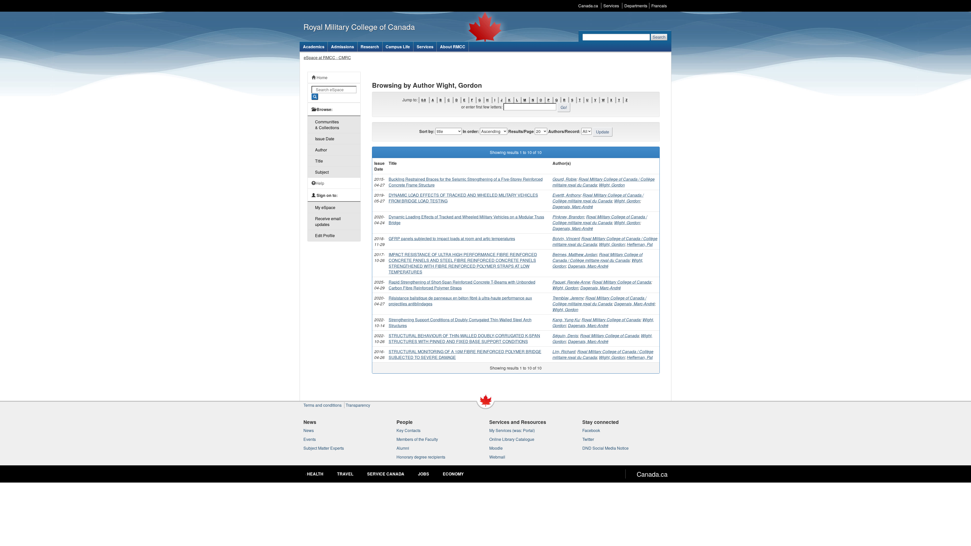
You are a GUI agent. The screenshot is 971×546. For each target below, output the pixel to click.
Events (309, 439)
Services (611, 6)
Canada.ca (588, 6)
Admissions (342, 47)
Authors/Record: (564, 131)
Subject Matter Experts (323, 448)
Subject (322, 172)
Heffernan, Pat (640, 244)
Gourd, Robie (565, 179)
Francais (659, 6)
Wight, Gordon (612, 185)
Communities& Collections (327, 124)
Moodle (496, 448)
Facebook (591, 430)
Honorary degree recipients (420, 457)
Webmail (497, 457)
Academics (313, 47)
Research (370, 47)
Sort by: (426, 131)
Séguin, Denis (565, 335)
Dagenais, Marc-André (573, 207)
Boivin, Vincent (566, 238)
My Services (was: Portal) (512, 430)
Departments (635, 6)
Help (320, 183)
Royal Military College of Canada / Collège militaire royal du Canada (598, 198)
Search (659, 37)
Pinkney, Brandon (568, 217)
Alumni (402, 448)
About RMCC (452, 47)
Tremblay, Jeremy (568, 298)
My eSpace (325, 207)
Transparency (358, 405)
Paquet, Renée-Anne (571, 282)
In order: (471, 131)
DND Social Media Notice (605, 448)
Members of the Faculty (417, 439)
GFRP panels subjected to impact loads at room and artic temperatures (452, 238)
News (308, 430)
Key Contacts (408, 430)
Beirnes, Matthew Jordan (575, 254)
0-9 (423, 100)
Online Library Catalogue (511, 439)
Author (321, 150)
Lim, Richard (564, 351)
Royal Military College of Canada (621, 282)
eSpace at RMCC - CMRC (327, 57)
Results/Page (521, 131)
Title (319, 161)
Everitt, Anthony (567, 195)
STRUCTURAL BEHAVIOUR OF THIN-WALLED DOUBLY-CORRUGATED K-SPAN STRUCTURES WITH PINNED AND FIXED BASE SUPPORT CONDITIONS (464, 338)
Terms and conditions (322, 405)
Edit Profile (325, 235)
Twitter (588, 439)
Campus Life (398, 47)
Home (321, 77)
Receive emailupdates (328, 221)
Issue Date (324, 139)
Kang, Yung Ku (566, 320)
